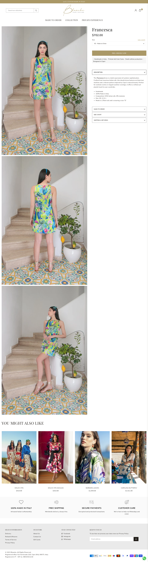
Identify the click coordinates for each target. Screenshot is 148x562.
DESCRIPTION (98, 72)
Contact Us (37, 537)
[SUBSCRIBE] (136, 539)
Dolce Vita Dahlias (55, 488)
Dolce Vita (19, 488)
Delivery (8, 534)
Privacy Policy (10, 543)
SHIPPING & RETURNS (101, 120)
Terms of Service (10, 540)
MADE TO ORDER (53, 20)
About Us (36, 534)
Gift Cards (36, 540)
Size (118, 40)
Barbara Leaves (92, 488)
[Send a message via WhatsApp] (144, 558)
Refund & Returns (11, 537)
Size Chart (141, 40)
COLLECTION (71, 20)
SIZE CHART (97, 115)
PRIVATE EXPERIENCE (92, 20)
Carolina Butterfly (129, 488)
